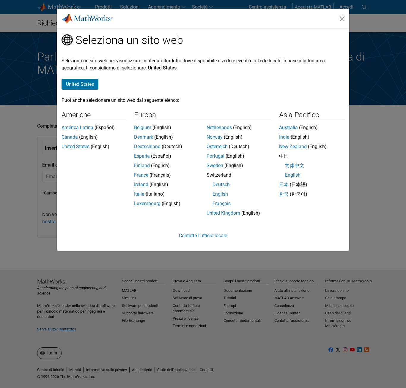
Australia (288, 127)
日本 (284, 184)
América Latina (77, 127)
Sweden (215, 165)
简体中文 (294, 165)
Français (222, 203)
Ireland (141, 184)
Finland (142, 165)
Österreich (217, 146)
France (141, 175)
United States (75, 146)
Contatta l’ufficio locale (203, 235)
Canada (70, 137)
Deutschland (147, 146)
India (284, 137)
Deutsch (221, 184)
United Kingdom (223, 213)
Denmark (143, 137)
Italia (139, 194)
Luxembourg (147, 203)
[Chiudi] (342, 18)
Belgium (142, 127)
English (220, 194)
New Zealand (293, 146)
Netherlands (219, 127)
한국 (284, 194)
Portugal (215, 156)
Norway (215, 137)
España (142, 156)
